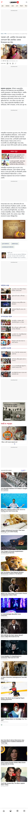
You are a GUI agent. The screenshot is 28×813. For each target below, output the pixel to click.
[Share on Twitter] (10, 64)
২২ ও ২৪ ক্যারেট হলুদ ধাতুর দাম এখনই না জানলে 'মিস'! (19, 366)
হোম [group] (2, 6)
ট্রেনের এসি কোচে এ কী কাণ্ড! (18, 296)
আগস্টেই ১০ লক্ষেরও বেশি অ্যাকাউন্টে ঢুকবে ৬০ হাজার (18, 321)
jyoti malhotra (5, 243)
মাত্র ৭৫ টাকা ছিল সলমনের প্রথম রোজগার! (19, 353)
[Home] (14, 2)
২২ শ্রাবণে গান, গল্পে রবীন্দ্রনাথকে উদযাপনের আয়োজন (19, 335)
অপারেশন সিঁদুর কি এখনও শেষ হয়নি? (18, 310)
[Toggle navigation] (2, 2)
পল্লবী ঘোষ (4, 61)
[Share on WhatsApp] (13, 64)
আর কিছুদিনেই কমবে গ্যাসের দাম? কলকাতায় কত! (19, 373)
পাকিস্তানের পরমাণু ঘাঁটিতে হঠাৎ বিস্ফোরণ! (18, 303)
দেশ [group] (17, 6)
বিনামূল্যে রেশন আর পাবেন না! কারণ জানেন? (18, 341)
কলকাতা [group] (7, 6)
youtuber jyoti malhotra (7, 247)
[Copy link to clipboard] (15, 64)
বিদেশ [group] (21, 6)
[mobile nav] (3, 811)
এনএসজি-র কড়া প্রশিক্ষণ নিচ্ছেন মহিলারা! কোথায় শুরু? (19, 290)
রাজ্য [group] (13, 6)
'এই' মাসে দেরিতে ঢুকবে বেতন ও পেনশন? (19, 360)
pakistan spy (15, 243)
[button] (26, 2)
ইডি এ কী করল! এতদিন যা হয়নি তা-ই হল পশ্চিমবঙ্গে (18, 328)
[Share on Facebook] (7, 64)
